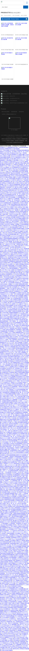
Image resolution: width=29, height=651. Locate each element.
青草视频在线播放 (18, 516)
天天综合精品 (20, 338)
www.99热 (19, 544)
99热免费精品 (3, 240)
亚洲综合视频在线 (14, 318)
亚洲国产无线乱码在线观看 (14, 311)
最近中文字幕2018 (19, 520)
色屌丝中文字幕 (12, 600)
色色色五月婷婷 (22, 620)
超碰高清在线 (23, 204)
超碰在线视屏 (12, 419)
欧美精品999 (23, 640)
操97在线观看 (19, 295)
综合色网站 (12, 540)
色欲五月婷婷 (3, 262)
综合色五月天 (25, 644)
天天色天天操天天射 (9, 487)
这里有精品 (23, 573)
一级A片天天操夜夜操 (12, 623)
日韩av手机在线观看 (5, 479)
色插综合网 (22, 469)
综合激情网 (8, 472)
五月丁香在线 (9, 469)
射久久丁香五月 (8, 170)
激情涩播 (12, 272)
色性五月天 (9, 322)
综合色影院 (9, 368)
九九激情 (4, 281)
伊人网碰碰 (23, 213)
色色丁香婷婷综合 (23, 391)
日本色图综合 (5, 408)
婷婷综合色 (9, 581)
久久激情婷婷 (13, 480)
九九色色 (7, 509)
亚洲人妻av (4, 586)
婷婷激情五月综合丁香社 (16, 534)
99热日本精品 (3, 607)
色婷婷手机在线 (8, 580)
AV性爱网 (16, 413)
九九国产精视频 (13, 252)
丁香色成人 (3, 268)
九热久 (22, 533)
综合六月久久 (6, 634)
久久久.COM (10, 613)
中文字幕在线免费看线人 (12, 268)
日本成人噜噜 (19, 490)
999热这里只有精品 (16, 586)
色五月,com (5, 379)
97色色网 (17, 258)
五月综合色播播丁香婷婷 (20, 255)
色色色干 (6, 161)
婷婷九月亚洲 (7, 251)
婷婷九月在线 (9, 158)
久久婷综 (15, 620)
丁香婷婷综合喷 (19, 244)
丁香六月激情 (12, 321)
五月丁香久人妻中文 (7, 430)
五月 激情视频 (12, 624)
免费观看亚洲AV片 (20, 332)
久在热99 (20, 222)
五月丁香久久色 (6, 269)
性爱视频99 (19, 479)
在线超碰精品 (22, 609)
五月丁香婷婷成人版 (11, 328)
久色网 (12, 269)
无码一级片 (6, 489)
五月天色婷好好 (4, 174)
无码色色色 (3, 285)
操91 (9, 586)
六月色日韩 (4, 301)
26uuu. (13, 539)
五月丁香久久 (3, 413)
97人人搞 (4, 623)
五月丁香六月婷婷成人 (8, 389)
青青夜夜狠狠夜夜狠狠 (9, 636)
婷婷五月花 (17, 301)
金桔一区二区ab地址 (14, 325)
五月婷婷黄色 (3, 458)
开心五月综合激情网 (10, 376)
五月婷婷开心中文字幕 (14, 213)
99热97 (10, 527)
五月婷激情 (14, 287)
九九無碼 (15, 459)
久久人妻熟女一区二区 (18, 409)
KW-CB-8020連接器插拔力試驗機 (21, 65)
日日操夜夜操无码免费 (12, 285)
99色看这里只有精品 (11, 439)
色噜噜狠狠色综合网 (9, 499)
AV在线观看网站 (18, 443)
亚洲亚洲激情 (3, 486)
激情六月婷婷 (25, 294)
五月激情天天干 (23, 446)
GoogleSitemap (19, 137)
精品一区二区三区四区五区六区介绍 (13, 308)
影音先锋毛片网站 (11, 486)
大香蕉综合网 (19, 442)
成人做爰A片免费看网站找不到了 (11, 512)
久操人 (7, 631)
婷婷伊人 (24, 495)
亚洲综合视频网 (25, 301)
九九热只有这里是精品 (15, 345)
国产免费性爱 (16, 163)
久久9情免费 (11, 523)
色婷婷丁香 (7, 604)
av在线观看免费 (17, 298)
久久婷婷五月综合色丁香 (22, 292)
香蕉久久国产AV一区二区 (20, 151)
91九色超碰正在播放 (8, 278)
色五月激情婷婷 (20, 418)
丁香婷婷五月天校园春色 (16, 594)
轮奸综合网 (21, 530)
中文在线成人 (8, 473)
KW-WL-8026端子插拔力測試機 (7, 50)
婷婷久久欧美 (24, 289)
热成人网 (16, 641)
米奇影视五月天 (8, 373)
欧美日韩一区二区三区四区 (18, 194)
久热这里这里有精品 (7, 445)
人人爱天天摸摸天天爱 (13, 315)
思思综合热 (6, 252)
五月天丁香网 (16, 381)
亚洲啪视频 (22, 220)
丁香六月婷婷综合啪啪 (15, 299)
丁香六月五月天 (18, 395)
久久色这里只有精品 (21, 382)
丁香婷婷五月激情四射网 (15, 456)
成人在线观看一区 (4, 295)
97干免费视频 (20, 366)
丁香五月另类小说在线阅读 (12, 220)
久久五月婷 (20, 425)
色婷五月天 (8, 304)
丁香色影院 (18, 523)
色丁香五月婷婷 (20, 550)
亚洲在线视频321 (20, 452)
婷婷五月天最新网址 (19, 556)
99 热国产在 (25, 408)
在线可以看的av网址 (14, 549)
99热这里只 (8, 164)
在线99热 (25, 349)
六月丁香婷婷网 (6, 365)
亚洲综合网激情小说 (10, 305)
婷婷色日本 (7, 610)
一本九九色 (8, 573)
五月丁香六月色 (22, 505)
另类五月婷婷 (13, 365)
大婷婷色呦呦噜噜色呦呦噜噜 (10, 238)
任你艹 (3, 244)
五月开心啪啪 (19, 231)
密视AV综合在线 (6, 476)
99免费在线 (5, 372)
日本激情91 (12, 617)
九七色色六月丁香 (21, 563)
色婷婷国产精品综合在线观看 (12, 173)
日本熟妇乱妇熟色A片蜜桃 (18, 497)
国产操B (23, 502)
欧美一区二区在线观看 (8, 282)
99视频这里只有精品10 (6, 409)
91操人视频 (10, 413)
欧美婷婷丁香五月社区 (22, 156)
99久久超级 (20, 486)
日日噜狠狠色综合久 (17, 167)
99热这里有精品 (17, 445)
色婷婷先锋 (13, 250)
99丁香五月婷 (19, 250)
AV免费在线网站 (17, 232)
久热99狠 (5, 517)
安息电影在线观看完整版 (17, 228)
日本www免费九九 (9, 264)
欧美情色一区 (22, 413)
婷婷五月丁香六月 (20, 355)
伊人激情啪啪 (20, 574)
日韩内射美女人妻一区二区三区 (11, 436)
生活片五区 (15, 581)
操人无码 (13, 251)
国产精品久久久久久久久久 (17, 388)
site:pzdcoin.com (4, 587)
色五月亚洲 (14, 364)
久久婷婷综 (15, 164)
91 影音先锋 (5, 312)
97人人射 (14, 485)
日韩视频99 (11, 301)
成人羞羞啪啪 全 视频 (13, 341)
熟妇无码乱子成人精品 (9, 406)
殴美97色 (7, 403)
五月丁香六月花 (4, 241)
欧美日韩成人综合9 (22, 432)
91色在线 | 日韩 (25, 567)
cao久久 (23, 258)
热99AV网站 (21, 364)
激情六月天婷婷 (14, 336)
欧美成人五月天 (8, 191)
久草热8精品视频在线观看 (16, 606)
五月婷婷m (7, 180)
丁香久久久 (4, 348)
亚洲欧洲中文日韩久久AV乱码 (20, 430)
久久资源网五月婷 (11, 366)
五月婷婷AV (24, 507)
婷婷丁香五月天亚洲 (11, 193)
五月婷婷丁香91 (23, 459)
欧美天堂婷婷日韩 (12, 462)
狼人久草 (16, 637)
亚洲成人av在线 (12, 358)
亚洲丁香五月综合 (18, 190)
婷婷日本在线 (22, 492)
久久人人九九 (20, 600)
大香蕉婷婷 (18, 398)
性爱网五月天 (3, 366)
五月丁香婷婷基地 (14, 463)
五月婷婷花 (4, 633)
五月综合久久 (5, 624)
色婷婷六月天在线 (16, 570)
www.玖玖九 (12, 275)
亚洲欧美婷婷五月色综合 (11, 222)
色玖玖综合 (4, 267)
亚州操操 (26, 448)
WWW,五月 (11, 335)
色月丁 (18, 248)
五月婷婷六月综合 (17, 483)
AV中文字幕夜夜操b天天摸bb (18, 157)
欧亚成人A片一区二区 (10, 574)
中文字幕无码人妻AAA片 (16, 288)
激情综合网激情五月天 (14, 433)
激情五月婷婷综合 (14, 411)
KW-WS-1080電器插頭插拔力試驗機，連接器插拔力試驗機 (7, 35)
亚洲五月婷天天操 (9, 326)
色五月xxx (5, 440)
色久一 (14, 405)
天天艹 (13, 398)
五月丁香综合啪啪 (4, 150)
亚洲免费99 (22, 274)
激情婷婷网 (17, 247)
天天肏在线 (4, 315)
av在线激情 (21, 215)
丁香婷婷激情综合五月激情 (15, 267)
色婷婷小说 (7, 507)
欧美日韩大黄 (7, 287)
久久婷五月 (13, 180)
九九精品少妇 (7, 570)
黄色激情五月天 (19, 178)
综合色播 (5, 335)
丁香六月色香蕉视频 (23, 336)
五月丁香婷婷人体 (4, 411)
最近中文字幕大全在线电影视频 (8, 234)
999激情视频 (12, 584)
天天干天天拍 (12, 490)
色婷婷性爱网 (23, 211)
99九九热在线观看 (22, 188)
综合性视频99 (21, 519)
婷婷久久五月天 (10, 396)
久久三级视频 (24, 291)
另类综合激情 (3, 284)
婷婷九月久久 (3, 338)
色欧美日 (10, 232)
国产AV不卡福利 (15, 627)
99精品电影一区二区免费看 (8, 510)
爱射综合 (13, 597)
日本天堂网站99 (19, 547)
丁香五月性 (4, 232)
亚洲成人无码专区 (13, 631)
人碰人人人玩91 (22, 596)
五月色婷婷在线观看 (12, 309)
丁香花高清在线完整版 (8, 277)
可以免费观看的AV (12, 378)
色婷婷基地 (12, 630)
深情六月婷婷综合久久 (13, 449)
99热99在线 (5, 519)
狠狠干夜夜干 (11, 258)
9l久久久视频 (7, 198)
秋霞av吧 (11, 468)
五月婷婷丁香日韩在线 (19, 319)
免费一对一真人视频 (12, 415)
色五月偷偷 (16, 469)
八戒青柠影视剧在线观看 (18, 513)
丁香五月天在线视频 (18, 307)
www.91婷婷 (19, 517)
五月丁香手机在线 (18, 429)
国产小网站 (3, 396)
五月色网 (17, 166)
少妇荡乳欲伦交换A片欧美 (15, 174)
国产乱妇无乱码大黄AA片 (9, 566)
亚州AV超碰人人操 (22, 238)
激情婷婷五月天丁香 (18, 564)
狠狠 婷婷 (5, 214)
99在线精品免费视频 (15, 509)
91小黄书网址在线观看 (20, 428)
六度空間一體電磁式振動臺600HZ (9, 114)
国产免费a (22, 627)
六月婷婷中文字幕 (6, 422)
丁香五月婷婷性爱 (21, 405)
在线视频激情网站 (4, 351)
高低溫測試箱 (14, 111)
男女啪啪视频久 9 (13, 557)
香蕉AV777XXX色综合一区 (6, 151)
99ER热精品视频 (20, 175)
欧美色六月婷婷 (18, 185)
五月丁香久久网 (21, 334)
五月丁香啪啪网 (17, 644)
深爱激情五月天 (19, 560)
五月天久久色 (16, 191)
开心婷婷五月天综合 (23, 365)
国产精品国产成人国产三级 (17, 476)
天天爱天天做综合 (19, 183)
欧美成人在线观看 (4, 540)
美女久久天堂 (12, 279)
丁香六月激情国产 (13, 339)
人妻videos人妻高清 (9, 359)
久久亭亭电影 (13, 225)
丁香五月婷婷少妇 (15, 438)
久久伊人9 (20, 423)
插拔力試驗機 (24, 15)
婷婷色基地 (25, 278)
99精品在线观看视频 (18, 614)
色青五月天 (19, 180)
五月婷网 (5, 332)
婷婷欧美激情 (19, 426)
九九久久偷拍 (13, 245)
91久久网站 (14, 422)
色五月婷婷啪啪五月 (19, 269)
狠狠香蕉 (23, 201)
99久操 (8, 188)
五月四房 (11, 443)
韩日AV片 (15, 416)
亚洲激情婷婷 (13, 450)
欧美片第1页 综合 (14, 604)
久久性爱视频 (19, 197)
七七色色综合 (13, 530)
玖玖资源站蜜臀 (4, 569)
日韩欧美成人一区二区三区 (12, 446)
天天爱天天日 (12, 567)
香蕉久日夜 (22, 181)
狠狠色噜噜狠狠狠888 (22, 485)
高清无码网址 (23, 512)
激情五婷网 (25, 329)
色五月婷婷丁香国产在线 (8, 603)
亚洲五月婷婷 (23, 580)
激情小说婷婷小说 (14, 403)
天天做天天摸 (13, 351)
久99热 (2, 507)
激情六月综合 (20, 358)
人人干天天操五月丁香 (21, 617)
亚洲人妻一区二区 (21, 624)
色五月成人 (9, 620)
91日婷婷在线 (10, 281)
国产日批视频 (13, 628)
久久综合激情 (18, 331)
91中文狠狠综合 (18, 536)
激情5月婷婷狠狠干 (19, 607)
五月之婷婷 (15, 373)
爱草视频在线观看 (22, 422)
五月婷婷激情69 (12, 601)
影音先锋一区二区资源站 (10, 559)
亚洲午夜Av (21, 245)
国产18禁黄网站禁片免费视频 (7, 392)
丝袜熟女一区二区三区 (10, 248)
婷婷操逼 (25, 261)
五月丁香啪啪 (16, 580)
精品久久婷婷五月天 (5, 254)
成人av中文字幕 (10, 643)
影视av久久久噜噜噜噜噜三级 (11, 611)
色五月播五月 (17, 201)
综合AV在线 (6, 275)
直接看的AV (25, 232)
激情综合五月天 (23, 611)
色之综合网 (12, 355)
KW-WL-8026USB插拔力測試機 (21, 50)
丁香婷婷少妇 (21, 386)
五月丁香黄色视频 (13, 171)
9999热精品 (11, 361)
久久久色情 (15, 284)
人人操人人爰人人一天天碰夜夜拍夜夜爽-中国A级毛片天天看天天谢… (14, 471)
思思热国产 (9, 187)
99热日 (25, 606)
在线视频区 (10, 458)
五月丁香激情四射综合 (21, 583)
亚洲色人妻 (25, 482)
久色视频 (16, 224)
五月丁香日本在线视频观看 (13, 184)
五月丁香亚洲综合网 (20, 396)
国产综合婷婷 (10, 247)
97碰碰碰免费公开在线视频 (7, 331)
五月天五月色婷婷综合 (22, 559)
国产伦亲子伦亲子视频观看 (17, 237)
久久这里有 (8, 228)
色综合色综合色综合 (7, 614)
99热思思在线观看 (19, 499)
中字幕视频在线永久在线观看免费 (16, 589)
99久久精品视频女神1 (9, 317)
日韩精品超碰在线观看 (21, 477)
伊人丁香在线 (21, 287)
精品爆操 (9, 416)
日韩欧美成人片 (4, 544)
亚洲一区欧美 (3, 362)
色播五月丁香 (22, 304)
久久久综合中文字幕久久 (18, 369)
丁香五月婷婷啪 (17, 294)
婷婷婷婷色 (17, 507)
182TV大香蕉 (8, 599)
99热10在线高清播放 (7, 650)
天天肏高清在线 (4, 325)
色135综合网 (16, 466)
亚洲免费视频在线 (6, 497)
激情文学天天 (14, 254)
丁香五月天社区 (24, 173)
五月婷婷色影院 (8, 381)
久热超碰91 (6, 557)
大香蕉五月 (8, 597)
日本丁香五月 (8, 405)
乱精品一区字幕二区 (13, 505)
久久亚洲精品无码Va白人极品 (7, 646)
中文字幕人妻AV (4, 550)
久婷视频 (19, 601)
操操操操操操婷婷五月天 (10, 195)
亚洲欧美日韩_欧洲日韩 (14, 569)
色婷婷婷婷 (13, 522)
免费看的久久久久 (8, 637)
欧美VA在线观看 (15, 573)
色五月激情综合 (8, 412)
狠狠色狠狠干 (15, 227)
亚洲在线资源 (19, 584)
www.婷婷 (9, 640)
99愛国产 (26, 295)
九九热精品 (6, 630)
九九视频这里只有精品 (11, 432)
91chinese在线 (5, 314)
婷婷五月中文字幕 (10, 244)
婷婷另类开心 (22, 436)
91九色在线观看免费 (14, 576)
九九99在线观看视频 (20, 389)
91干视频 (9, 564)
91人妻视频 (18, 630)
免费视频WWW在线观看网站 (19, 515)
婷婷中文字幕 (20, 419)
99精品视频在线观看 (5, 157)
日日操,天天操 (6, 204)
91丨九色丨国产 (20, 577)
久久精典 (25, 552)
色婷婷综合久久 (22, 225)
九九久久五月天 (8, 352)
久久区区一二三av (22, 401)
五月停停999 (6, 606)
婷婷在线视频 (10, 533)
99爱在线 (9, 420)
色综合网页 (17, 271)
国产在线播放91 (16, 291)
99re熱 (16, 241)
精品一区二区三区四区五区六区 (8, 218)
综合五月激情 (11, 348)
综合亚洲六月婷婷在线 (20, 359)
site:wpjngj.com (4, 589)
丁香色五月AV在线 (13, 214)
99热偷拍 (24, 458)
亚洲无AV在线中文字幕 (19, 385)
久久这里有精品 (18, 458)
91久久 (12, 371)
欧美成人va (10, 459)
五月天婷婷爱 (13, 188)
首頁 (2, 15)
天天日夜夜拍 (10, 185)
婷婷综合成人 (25, 456)
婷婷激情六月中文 (13, 596)
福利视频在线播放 (4, 336)
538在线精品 (17, 626)
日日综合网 (3, 261)
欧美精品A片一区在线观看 (21, 282)
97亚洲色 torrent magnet (9, 460)
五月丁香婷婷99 (25, 248)
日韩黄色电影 (10, 265)
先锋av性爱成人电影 (10, 177)
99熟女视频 (23, 163)
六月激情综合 (12, 619)
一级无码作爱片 (6, 502)
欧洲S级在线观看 (21, 628)
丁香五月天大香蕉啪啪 (9, 346)
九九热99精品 (8, 230)
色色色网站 (9, 307)
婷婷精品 (8, 485)
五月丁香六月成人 (6, 418)
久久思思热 (4, 208)
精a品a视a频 (18, 272)
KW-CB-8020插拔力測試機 (7, 64)
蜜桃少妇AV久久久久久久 (20, 158)
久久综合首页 (22, 341)
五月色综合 (7, 272)
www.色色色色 (6, 217)
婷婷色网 (18, 460)
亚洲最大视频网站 (15, 593)
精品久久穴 (6, 567)
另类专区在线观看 (13, 423)
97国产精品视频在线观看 (20, 344)
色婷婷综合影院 (8, 163)
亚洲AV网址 (15, 170)
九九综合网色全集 (22, 399)
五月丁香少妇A (12, 544)
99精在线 (4, 426)
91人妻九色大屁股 (17, 187)
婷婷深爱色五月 (20, 251)
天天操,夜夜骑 (9, 255)
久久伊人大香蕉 (8, 242)
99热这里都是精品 (12, 338)
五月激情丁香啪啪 (19, 603)
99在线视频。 (6, 530)
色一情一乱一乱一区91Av (15, 503)
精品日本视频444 (4, 297)
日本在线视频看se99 (18, 322)
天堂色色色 (10, 552)
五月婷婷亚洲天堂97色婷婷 (21, 361)
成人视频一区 (8, 298)
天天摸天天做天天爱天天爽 (20, 402)
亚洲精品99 (26, 534)
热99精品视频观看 (20, 348)
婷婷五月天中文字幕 (7, 648)
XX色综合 (19, 207)
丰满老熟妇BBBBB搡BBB (22, 150)
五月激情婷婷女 (15, 203)
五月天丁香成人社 (18, 529)
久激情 (16, 264)
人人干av (23, 626)
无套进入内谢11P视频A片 (10, 563)
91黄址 (16, 208)
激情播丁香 (11, 241)
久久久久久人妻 (13, 465)
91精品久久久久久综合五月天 (20, 230)
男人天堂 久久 (5, 299)
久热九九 (2, 231)
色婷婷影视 (14, 386)
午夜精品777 (9, 435)
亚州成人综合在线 (20, 317)
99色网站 (9, 506)
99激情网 (7, 537)
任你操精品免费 (19, 500)
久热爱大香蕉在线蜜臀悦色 (9, 329)
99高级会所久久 (4, 205)
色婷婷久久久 (14, 304)
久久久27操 (19, 406)
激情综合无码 (5, 344)
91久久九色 (21, 312)
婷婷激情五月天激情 (16, 154)
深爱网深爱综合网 (22, 284)
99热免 (19, 328)
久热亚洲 (13, 418)
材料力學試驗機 (16, 15)
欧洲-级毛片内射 (21, 378)
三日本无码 (11, 379)
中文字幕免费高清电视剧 (8, 493)
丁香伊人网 (20, 462)
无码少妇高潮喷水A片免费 (20, 354)
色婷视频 (21, 264)
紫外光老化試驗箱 (5, 111)
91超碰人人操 (19, 393)
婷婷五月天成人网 (4, 452)
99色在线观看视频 (10, 455)
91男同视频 (5, 523)
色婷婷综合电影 (14, 610)
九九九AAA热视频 (16, 546)
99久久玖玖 (15, 181)
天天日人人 (21, 160)
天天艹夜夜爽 (14, 210)
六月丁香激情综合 (22, 240)
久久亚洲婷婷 (12, 205)
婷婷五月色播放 (4, 279)
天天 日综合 (12, 297)
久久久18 (11, 342)
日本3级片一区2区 (16, 472)
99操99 (17, 211)
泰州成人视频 (3, 449)
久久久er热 (20, 440)
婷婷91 (8, 594)
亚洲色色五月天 (7, 386)
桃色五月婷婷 (16, 638)
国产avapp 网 (13, 302)
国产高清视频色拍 (10, 261)
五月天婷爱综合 (16, 473)
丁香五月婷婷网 (18, 342)
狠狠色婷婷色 (19, 261)
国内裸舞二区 (23, 599)
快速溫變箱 (21, 111)
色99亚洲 (19, 597)
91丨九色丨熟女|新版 (5, 364)
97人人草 (2, 483)
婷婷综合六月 (3, 613)
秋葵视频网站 (8, 274)
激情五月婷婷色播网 (20, 372)
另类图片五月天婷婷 (9, 289)
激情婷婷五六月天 (12, 519)
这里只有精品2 (5, 628)
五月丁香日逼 (10, 201)
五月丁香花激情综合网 (5, 291)
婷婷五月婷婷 (13, 314)
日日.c (5, 211)
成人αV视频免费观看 (23, 415)
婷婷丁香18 (24, 593)
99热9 (1, 563)
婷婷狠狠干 (19, 329)
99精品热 (26, 222)
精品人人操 (18, 493)
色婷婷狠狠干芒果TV (16, 537)
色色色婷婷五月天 (20, 376)
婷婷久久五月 (8, 483)
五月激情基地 (11, 211)
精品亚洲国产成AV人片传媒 (16, 587)
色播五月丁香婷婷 (20, 540)
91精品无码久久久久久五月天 (16, 161)
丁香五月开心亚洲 (21, 524)
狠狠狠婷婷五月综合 (23, 252)
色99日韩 (24, 537)
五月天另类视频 (25, 362)
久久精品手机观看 (7, 644)
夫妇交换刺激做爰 (12, 440)
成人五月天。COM (16, 502)
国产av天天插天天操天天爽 (20, 324)
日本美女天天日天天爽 (18, 579)
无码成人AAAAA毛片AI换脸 (7, 224)
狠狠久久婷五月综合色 (22, 543)
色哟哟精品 (3, 292)
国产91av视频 (8, 579)
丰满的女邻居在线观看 (16, 383)
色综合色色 (21, 171)
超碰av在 (11, 489)
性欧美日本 (4, 258)
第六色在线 (8, 154)
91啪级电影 (22, 641)
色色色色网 (20, 309)
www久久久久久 (4, 619)
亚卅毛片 (18, 636)
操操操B (24, 597)
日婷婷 (13, 231)
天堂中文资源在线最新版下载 (7, 560)
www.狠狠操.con (7, 167)
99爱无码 (6, 345)
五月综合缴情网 (7, 194)
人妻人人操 (26, 383)
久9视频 (9, 284)
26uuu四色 (25, 483)
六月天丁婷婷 (11, 332)
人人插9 (6, 171)
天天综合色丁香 (14, 492)
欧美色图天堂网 (6, 492)
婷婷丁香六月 (22, 227)
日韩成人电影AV (4, 468)
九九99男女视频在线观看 (9, 393)
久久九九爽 (12, 583)
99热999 (11, 344)
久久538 (12, 634)
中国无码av (8, 369)
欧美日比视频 (5, 399)
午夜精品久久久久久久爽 (6, 294)
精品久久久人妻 (23, 549)
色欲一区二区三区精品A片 (6, 385)
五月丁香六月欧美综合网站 (7, 536)
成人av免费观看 (15, 198)
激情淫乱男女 (16, 648)
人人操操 (8, 539)
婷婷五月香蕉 (5, 583)
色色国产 (4, 533)
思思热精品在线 (10, 547)
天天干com (12, 452)
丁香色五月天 (16, 420)
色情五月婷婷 (9, 395)
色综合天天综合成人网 (8, 520)
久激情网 (9, 426)
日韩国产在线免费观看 (20, 643)
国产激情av (19, 566)
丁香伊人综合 (10, 166)
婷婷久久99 (10, 262)
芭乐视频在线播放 (20, 218)
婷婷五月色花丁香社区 (20, 379)
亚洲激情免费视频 (13, 312)
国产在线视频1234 (17, 368)
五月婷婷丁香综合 (6, 593)
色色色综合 (25, 395)
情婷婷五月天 (18, 646)
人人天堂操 (9, 638)
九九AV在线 (17, 468)
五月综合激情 (18, 265)
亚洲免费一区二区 (22, 164)
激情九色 (6, 168)
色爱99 (17, 279)
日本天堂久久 (22, 411)
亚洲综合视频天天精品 (7, 324)
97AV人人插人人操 (4, 250)
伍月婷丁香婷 (12, 550)
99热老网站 (19, 275)
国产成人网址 (3, 416)
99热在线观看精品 (24, 260)
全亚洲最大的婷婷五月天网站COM (19, 217)
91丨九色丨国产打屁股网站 (19, 352)
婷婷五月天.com (11, 477)
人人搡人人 (6, 465)
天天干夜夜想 (10, 375)
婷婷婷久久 (7, 463)
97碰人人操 (18, 634)
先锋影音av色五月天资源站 (20, 562)
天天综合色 (16, 274)
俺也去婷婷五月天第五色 (14, 633)
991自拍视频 (12, 197)
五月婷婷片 (22, 631)
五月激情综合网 (10, 183)
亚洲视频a (4, 462)
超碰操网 (13, 479)
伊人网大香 (17, 289)
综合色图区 (11, 208)
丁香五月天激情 (19, 349)
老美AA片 (8, 398)
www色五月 (8, 231)
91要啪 (3, 469)
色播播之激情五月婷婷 (20, 487)
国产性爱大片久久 (8, 626)
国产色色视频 (19, 297)
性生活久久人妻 (7, 227)
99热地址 (11, 562)
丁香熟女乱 (17, 326)
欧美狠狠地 (4, 527)
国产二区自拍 (16, 435)
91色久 (12, 507)
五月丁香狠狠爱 (13, 399)
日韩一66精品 (18, 495)
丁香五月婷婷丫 (15, 609)
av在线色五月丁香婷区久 (9, 382)
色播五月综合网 (19, 554)
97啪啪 (18, 567)
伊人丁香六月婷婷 (18, 335)
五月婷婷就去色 (9, 319)
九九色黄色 (19, 496)
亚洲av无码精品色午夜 (12, 153)
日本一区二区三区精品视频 (8, 178)
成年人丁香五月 (20, 234)
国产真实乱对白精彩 (21, 305)
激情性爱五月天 (21, 302)
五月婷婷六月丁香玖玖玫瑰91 (11, 221)
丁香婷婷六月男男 (18, 448)
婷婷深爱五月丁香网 (9, 495)
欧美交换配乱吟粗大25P (20, 489)
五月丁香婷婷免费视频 (8, 616)
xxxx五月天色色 (10, 349)
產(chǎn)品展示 (7, 15)
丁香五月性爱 (16, 599)
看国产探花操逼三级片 (10, 425)
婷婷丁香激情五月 (18, 552)
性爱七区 (26, 409)
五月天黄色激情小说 (14, 591)
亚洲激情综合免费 (13, 391)
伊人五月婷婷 (9, 556)
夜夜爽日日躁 (23, 433)
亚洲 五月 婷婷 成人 (23, 465)
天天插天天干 (6, 482)
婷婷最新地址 (6, 245)
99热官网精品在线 (15, 204)
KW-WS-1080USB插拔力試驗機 (21, 35)
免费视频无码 (20, 195)
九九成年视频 (5, 443)
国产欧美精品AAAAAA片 (14, 590)
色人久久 (23, 326)
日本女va (13, 175)
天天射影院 (11, 271)
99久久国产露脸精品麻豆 (13, 362)
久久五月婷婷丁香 (4, 302)
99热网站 (19, 647)
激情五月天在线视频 (21, 455)
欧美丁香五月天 (13, 168)
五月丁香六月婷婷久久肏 (10, 207)
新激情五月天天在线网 (20, 375)
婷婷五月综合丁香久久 (8, 428)
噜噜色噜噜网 (21, 285)
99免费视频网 (16, 475)
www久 (23, 271)
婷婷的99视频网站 (17, 242)
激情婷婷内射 (15, 260)
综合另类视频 (21, 168)
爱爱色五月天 (22, 557)
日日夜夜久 (3, 455)
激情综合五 (23, 191)
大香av (8, 496)
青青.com (13, 553)
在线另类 (4, 185)
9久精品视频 (15, 160)
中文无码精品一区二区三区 (8, 442)
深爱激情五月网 (9, 354)
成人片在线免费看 (10, 292)
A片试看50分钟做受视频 (9, 577)
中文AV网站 (17, 533)
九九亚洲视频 (10, 529)
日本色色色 (12, 150)
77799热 (2, 154)
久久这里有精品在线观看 (11, 215)
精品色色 (20, 339)
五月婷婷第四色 (24, 466)
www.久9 (26, 335)
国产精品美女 (7, 210)
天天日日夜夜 (5, 617)
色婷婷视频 (13, 543)
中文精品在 (21, 581)
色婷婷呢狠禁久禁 (7, 181)
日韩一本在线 (21, 214)
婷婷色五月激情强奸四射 (6, 466)
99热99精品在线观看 (5, 553)
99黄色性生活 (6, 225)
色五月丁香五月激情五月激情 (13, 526)
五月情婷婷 (11, 372)
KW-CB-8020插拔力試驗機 (7, 79)
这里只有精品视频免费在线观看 (21, 506)
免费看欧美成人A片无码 (20, 262)
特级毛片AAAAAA (11, 334)
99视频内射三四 (10, 621)
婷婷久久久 (25, 539)
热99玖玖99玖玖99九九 (15, 408)
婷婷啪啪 (24, 546)
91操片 (14, 426)
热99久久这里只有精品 (16, 482)
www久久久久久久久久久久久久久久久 (19, 453)
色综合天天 (13, 156)
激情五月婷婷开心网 (13, 240)
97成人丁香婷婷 (22, 153)
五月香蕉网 (13, 496)
